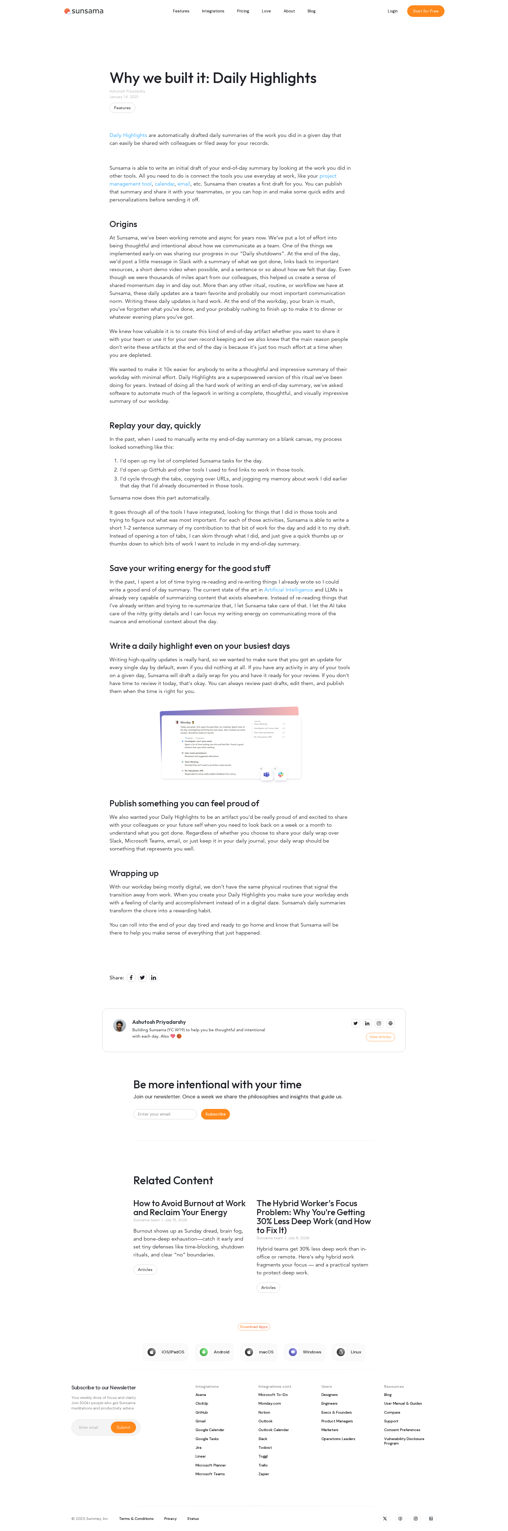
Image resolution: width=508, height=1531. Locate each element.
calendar (164, 184)
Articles (145, 1269)
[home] (84, 11)
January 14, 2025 (124, 96)
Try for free (399, 150)
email (184, 184)
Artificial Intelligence (288, 589)
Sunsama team (146, 1220)
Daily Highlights (128, 135)
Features (122, 107)
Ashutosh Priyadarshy (127, 91)
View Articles (380, 1036)
